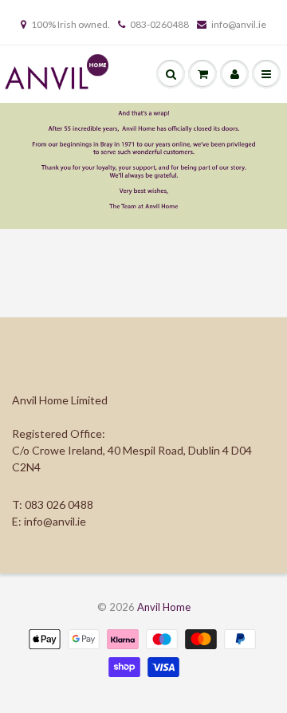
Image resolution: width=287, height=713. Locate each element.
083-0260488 (159, 24)
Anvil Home (164, 607)
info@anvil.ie (238, 24)
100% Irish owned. (70, 24)
